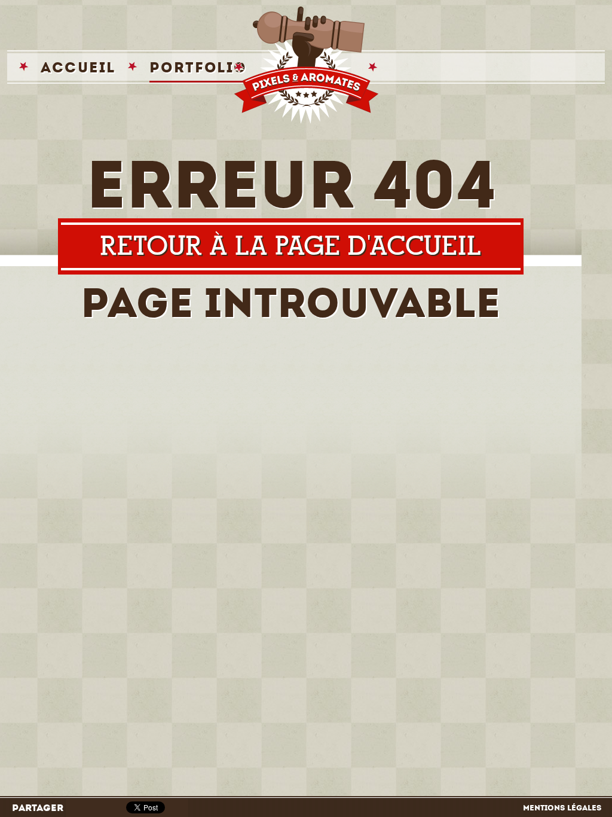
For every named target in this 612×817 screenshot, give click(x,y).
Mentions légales (562, 807)
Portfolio (198, 67)
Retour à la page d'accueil (290, 246)
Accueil (78, 67)
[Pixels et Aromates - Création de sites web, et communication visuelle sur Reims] (306, 65)
